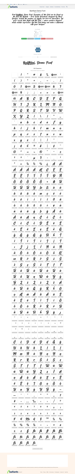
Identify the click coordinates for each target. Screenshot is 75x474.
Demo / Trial (40, 36)
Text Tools (63, 6)
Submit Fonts (25, 4)
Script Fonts (38, 51)
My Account (16, 4)
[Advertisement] (37, 461)
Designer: (36, 35)
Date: (36, 31)
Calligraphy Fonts (37, 49)
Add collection (38, 38)
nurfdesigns (40, 35)
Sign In (8, 4)
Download (24, 38)
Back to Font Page (50, 38)
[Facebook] (21, 472)
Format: (37, 32)
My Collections (20, 4)
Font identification (57, 6)
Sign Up (11, 4)
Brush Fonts (38, 48)
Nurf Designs (39, 12)
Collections (52, 6)
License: (36, 36)
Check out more (31, 38)
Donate (43, 38)
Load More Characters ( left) (37, 448)
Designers (47, 6)
